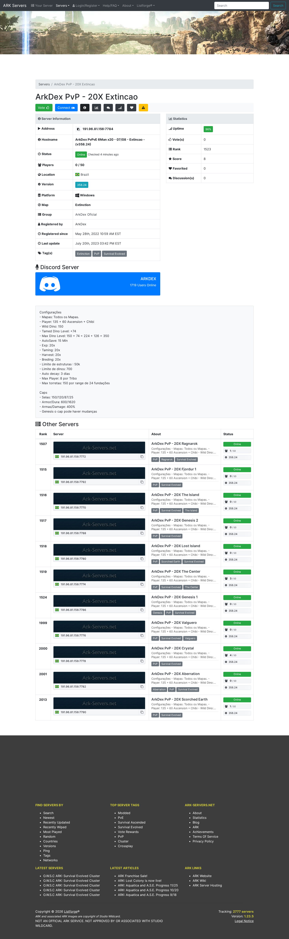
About (126, 5)
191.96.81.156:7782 (73, 686)
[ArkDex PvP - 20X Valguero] (99, 626)
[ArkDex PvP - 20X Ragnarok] (99, 447)
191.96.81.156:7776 (73, 635)
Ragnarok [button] (167, 459)
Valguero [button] (190, 638)
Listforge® (144, 5)
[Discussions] (108, 107)
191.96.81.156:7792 (73, 482)
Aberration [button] (159, 689)
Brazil (85, 174)
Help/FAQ (110, 5)
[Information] (84, 107)
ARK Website (202, 876)
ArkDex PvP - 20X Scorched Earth (179, 699)
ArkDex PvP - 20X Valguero (174, 622)
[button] (78, 129)
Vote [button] (42, 108)
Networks (50, 860)
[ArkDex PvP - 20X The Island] (99, 499)
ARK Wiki (199, 881)
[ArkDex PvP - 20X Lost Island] (99, 550)
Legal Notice (244, 921)
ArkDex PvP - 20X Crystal (172, 648)
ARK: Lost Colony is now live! (139, 881)
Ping (46, 851)
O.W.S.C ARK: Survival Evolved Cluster (71, 876)
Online (81, 154)
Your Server (43, 5)
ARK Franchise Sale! (132, 876)
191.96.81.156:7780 (73, 558)
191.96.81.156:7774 (73, 584)
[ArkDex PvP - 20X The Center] (99, 575)
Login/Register (86, 5)
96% (208, 129)
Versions (49, 846)
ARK (196, 827)
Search (278, 5)
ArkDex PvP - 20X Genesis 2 (174, 520)
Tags (46, 855)
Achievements (203, 832)
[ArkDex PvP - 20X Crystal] (99, 652)
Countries (50, 841)
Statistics (199, 818)
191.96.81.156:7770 (73, 507)
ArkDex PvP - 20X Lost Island (175, 546)
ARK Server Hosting (207, 885)
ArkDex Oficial (86, 214)
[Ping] (120, 107)
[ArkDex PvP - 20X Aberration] (99, 678)
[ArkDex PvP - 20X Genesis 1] (99, 601)
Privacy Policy (203, 841)
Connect (64, 108)
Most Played (52, 832)
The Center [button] (191, 587)
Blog (196, 822)
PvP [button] (96, 253)
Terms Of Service (205, 836)
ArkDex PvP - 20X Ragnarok (174, 443)
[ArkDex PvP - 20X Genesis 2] (99, 524)
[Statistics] (96, 107)
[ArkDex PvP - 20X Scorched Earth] (99, 703)
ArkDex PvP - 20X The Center (175, 571)
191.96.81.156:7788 (73, 533)
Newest (48, 818)
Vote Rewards (128, 832)
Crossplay (125, 846)
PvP (121, 836)
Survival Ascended (131, 822)
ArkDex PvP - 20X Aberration (175, 674)
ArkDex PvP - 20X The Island (175, 495)
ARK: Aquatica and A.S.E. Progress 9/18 (147, 895)
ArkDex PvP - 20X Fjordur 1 (173, 469)
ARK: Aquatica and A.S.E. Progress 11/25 (148, 885)
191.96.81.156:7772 (73, 456)
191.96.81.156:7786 (73, 609)
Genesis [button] (157, 612)
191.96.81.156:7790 (73, 712)
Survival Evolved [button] (114, 253)
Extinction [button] (83, 253)
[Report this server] (143, 107)
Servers (61, 5)
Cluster (123, 841)
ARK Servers (14, 5)
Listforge (70, 911)
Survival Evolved (130, 827)
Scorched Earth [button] (170, 561)
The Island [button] (191, 510)
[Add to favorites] (131, 107)
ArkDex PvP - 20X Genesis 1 (174, 597)
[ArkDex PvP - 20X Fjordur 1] (99, 473)
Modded (124, 813)
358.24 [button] (82, 185)
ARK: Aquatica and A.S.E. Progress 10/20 (148, 890)
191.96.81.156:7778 (73, 661)
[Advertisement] (144, 68)
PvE (121, 818)
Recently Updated (56, 822)
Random (49, 836)
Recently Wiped (54, 827)
